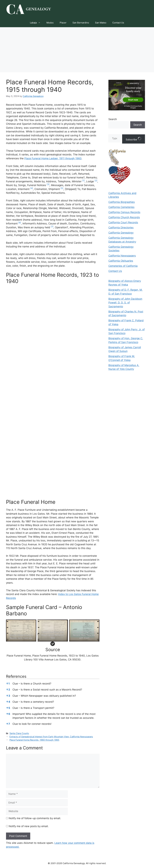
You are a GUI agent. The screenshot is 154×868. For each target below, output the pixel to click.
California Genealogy (121, 232)
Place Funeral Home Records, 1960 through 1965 (34, 740)
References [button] (16, 676)
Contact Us (118, 22)
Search (112, 119)
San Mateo (100, 22)
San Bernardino (80, 22)
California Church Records (124, 217)
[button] (83, 181)
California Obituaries (120, 260)
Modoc (50, 22)
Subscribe (132, 139)
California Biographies (121, 202)
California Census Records (124, 212)
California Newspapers (122, 255)
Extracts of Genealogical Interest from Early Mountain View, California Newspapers (51, 736)
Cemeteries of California (123, 265)
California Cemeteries (121, 207)
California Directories (121, 227)
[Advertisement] (77, 50)
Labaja (33, 22)
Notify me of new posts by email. (29, 826)
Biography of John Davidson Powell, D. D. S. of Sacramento (125, 302)
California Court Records (123, 222)
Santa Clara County (19, 733)
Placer (63, 22)
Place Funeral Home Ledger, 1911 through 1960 (53, 158)
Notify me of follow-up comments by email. (35, 818)
